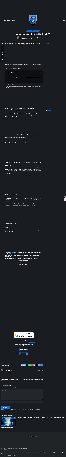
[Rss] (15, 20)
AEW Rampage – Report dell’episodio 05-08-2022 (14, 75)
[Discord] (11, 20)
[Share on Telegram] (2, 54)
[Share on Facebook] (37, 38)
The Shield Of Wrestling (4, 452)
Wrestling (7, 201)
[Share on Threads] (37, 365)
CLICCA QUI (12, 256)
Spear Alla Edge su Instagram (32, 258)
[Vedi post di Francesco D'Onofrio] (18, 37)
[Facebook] (1, 20)
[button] (61, 20)
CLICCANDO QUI (8, 253)
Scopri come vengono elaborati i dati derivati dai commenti (30, 409)
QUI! (8, 68)
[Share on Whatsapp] (2, 49)
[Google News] (6, 20)
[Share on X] (39, 38)
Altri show (3, 425)
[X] (3, 20)
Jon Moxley (7, 113)
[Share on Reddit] (2, 52)
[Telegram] (12, 20)
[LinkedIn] (8, 20)
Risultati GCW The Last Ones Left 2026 (8, 427)
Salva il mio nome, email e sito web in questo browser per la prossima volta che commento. (16, 404)
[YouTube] (4, 20)
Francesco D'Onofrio (26, 37)
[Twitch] (9, 20)
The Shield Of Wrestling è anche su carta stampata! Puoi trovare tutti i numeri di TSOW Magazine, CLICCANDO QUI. (15, 78)
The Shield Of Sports (17, 448)
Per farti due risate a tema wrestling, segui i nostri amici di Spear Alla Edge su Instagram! (33, 80)
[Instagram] (7, 20)
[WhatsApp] (13, 20)
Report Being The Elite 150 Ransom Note (57, 417)
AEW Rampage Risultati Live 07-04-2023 (24, 417)
